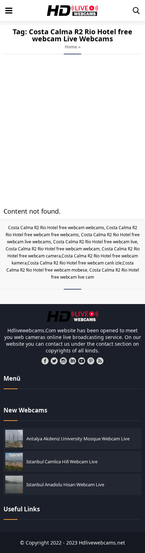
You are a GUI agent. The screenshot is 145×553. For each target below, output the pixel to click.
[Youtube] (81, 360)
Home (71, 47)
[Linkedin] (72, 360)
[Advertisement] (72, 130)
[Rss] (99, 360)
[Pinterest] (90, 360)
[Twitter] (54, 360)
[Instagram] (63, 360)
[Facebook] (45, 360)
